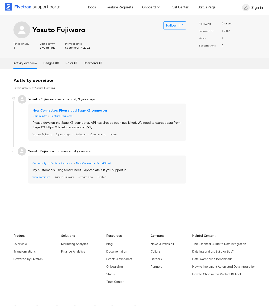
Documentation (116, 251)
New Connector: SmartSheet (93, 163)
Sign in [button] (257, 7)
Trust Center (115, 281)
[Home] (33, 7)
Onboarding (114, 266)
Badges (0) (51, 63)
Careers (156, 259)
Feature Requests (61, 115)
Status (110, 274)
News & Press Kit (162, 244)
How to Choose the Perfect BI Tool (216, 274)
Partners (156, 266)
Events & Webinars (119, 259)
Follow (171, 25)
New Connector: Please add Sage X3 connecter (70, 110)
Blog (109, 244)
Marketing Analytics (74, 244)
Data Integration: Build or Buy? (213, 251)
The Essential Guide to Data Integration (219, 244)
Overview (20, 244)
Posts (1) (71, 63)
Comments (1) (93, 63)
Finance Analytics (73, 251)
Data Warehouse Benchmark (212, 259)
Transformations (24, 251)
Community (40, 115)
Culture (156, 251)
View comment (41, 176)
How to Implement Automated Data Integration (224, 266)
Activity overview (25, 63)
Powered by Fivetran (28, 259)
